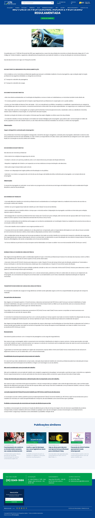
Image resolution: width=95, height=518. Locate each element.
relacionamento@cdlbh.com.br (80, 481)
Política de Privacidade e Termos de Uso (79, 508)
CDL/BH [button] (62, 7)
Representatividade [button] (47, 7)
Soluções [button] (9, 7)
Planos (17, 7)
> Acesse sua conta (61, 2)
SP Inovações (15, 515)
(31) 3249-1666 (15, 480)
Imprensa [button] (31, 7)
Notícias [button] (24, 7)
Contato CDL (84, 7)
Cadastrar (14, 502)
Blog (38, 7)
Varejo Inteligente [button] (72, 7)
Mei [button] (56, 7)
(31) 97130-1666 (75, 479)
